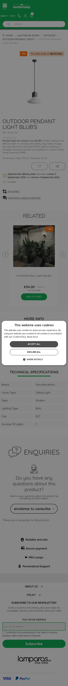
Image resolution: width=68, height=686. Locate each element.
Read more (32, 336)
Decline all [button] (34, 352)
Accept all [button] (34, 344)
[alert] (34, 343)
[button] (34, 359)
